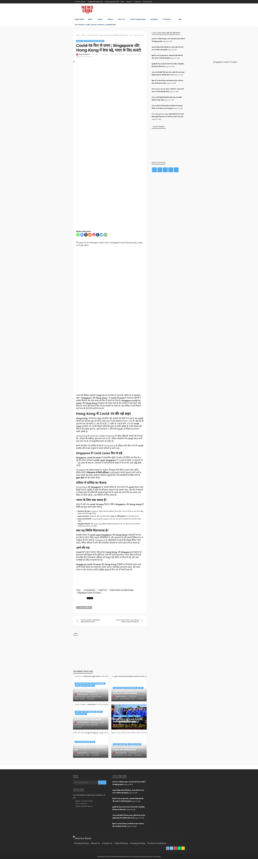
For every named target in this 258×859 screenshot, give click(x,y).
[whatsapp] (181, 1)
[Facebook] (82, 235)
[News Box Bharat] (87, 9)
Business (154, 19)
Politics (121, 19)
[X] (86, 235)
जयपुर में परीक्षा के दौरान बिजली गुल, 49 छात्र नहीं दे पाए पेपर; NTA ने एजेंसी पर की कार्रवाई (129, 692)
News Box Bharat (84, 54)
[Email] (105, 235)
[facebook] (173, 1)
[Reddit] (90, 235)
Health (79, 41)
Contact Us (137, 2)
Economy (167, 19)
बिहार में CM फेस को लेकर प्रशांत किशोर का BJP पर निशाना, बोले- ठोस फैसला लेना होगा (128, 748)
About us (129, 2)
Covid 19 (121, 54)
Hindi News (79, 19)
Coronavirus (114, 54)
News (90, 19)
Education (117, 688)
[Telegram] (101, 235)
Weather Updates (88, 685)
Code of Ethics (121, 843)
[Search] (183, 19)
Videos (110, 19)
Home (122, 2)
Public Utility (81, 714)
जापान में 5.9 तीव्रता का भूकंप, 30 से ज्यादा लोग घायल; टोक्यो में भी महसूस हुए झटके (89, 690)
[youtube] (178, 1)
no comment (104, 54)
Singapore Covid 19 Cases (83, 56)
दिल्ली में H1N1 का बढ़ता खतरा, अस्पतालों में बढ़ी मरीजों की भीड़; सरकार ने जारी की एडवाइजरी (89, 718)
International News (82, 683)
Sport (99, 19)
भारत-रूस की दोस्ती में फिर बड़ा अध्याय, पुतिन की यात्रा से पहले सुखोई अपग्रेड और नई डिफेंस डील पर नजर (90, 747)
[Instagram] (94, 235)
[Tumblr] (97, 235)
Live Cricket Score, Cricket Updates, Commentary (95, 25)
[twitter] (175, 1)
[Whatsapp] (78, 235)
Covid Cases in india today (132, 54)
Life (130, 744)
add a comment (85, 607)
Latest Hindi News (138, 19)
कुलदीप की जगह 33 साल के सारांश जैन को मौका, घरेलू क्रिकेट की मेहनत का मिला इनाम (128, 720)
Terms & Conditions (156, 843)
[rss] (183, 1)
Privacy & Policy (147, 2)
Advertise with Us (87, 806)
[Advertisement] (148, 10)
